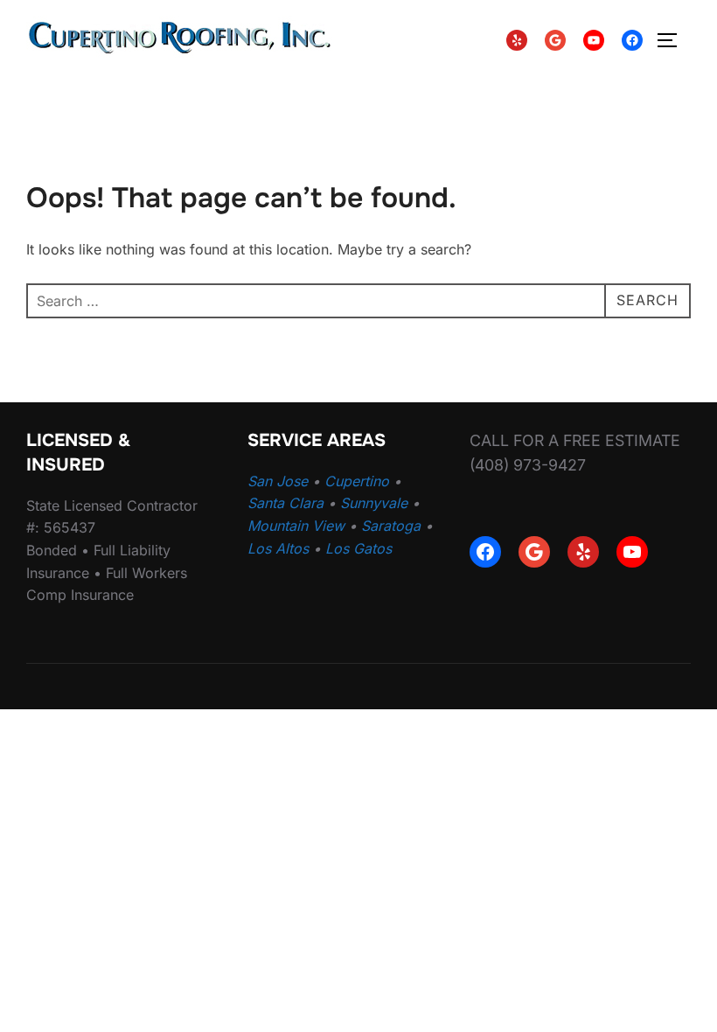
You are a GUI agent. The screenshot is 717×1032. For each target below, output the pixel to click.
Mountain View (296, 525)
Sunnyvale (373, 503)
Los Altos (278, 548)
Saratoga (391, 525)
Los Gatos (358, 548)
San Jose (277, 481)
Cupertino (356, 481)
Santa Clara (285, 503)
